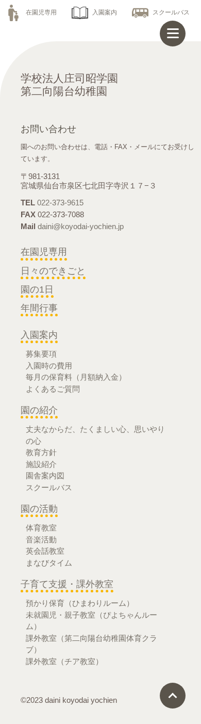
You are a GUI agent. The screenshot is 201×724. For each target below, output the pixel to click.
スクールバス (171, 12)
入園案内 (104, 12)
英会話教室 (45, 550)
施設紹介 (41, 464)
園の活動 (39, 509)
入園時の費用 (49, 365)
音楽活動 (41, 539)
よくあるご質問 (53, 388)
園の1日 (37, 289)
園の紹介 (39, 410)
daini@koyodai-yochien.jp (81, 226)
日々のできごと (53, 271)
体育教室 (41, 527)
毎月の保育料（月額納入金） (76, 377)
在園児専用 (41, 12)
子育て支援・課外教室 (67, 584)
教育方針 (41, 452)
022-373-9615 (60, 202)
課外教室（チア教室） (64, 661)
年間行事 (39, 308)
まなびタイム (49, 562)
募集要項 (41, 353)
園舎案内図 (45, 475)
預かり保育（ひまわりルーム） (80, 603)
